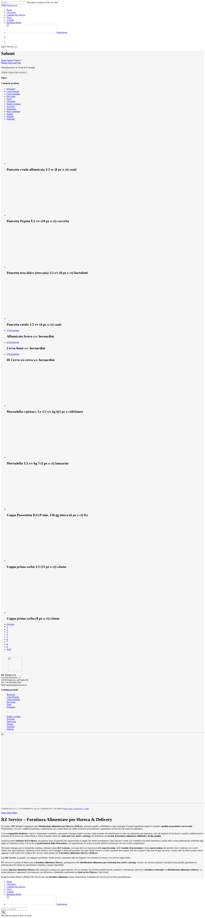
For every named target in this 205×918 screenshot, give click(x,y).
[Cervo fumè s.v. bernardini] (13, 342)
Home (4, 60)
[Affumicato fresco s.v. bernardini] (13, 330)
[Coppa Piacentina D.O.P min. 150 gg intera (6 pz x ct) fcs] (28, 509)
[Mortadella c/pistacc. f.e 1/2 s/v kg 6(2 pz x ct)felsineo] (28, 405)
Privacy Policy (68, 809)
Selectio (10, 116)
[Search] (3, 912)
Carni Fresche (13, 91)
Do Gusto (11, 96)
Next (9, 649)
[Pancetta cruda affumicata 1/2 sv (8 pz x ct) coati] (28, 163)
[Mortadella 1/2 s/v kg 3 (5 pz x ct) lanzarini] (28, 457)
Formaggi (11, 101)
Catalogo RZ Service (16, 887)
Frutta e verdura (14, 104)
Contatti (10, 892)
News (9, 889)
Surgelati (11, 119)
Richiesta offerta (14, 894)
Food (9, 99)
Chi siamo (11, 884)
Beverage (11, 89)
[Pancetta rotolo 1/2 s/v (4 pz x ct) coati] (28, 318)
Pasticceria (11, 109)
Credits (86, 809)
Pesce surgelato (13, 111)
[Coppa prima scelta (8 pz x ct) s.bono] (28, 612)
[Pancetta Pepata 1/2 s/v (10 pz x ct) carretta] (28, 215)
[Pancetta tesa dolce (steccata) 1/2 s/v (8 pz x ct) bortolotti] (28, 267)
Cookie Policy (78, 809)
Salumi (10, 60)
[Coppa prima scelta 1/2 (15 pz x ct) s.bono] (28, 561)
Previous (10, 624)
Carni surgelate (13, 94)
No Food (11, 106)
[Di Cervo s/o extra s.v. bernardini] (13, 354)
